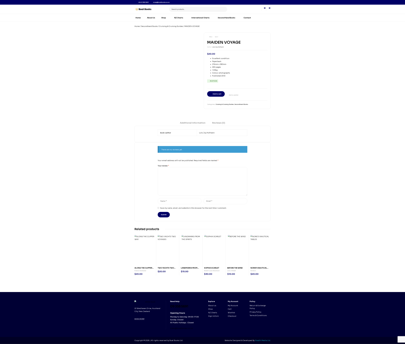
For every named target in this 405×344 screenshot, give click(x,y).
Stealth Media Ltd (262, 340)
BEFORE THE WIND (235, 268)
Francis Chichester (140, 270)
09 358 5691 (179, 306)
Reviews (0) (218, 123)
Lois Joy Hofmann (218, 47)
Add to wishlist (233, 95)
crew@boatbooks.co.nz (181, 328)
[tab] (193, 123)
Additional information (192, 123)
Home (137, 26)
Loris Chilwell (231, 270)
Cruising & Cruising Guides (171, 26)
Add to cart (217, 94)
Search (224, 9)
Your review (163, 166)
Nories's (253, 270)
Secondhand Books (149, 26)
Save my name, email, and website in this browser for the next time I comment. (193, 208)
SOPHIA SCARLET (211, 268)
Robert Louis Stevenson (212, 270)
